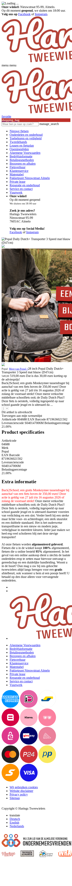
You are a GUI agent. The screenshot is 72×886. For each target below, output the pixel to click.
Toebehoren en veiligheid (26, 138)
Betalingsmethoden (22, 160)
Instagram (41, 14)
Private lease (17, 181)
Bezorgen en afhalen (23, 163)
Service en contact (21, 189)
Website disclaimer (21, 791)
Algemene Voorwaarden (25, 152)
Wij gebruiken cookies (24, 787)
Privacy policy (19, 794)
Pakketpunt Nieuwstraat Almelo (30, 178)
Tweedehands (18, 142)
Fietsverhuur (17, 167)
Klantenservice (19, 171)
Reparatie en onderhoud (25, 185)
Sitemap (15, 798)
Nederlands (17, 826)
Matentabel (17, 174)
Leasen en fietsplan (22, 145)
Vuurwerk (16, 192)
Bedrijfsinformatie (21, 156)
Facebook (24, 14)
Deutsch (15, 819)
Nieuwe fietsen (19, 131)
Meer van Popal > (18, 368)
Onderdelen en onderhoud (26, 134)
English (14, 822)
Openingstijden (19, 149)
